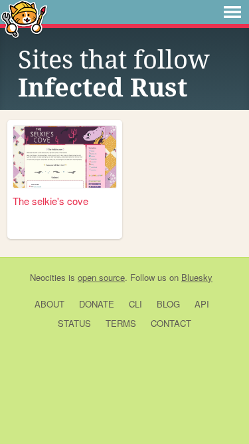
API (202, 304)
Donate (96, 304)
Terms (121, 323)
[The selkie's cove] (65, 156)
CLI (135, 304)
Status (74, 323)
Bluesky (196, 277)
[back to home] (24, 18)
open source (101, 277)
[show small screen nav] (232, 12)
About (49, 304)
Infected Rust (102, 88)
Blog (168, 304)
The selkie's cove (50, 201)
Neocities (48, 277)
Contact (171, 323)
